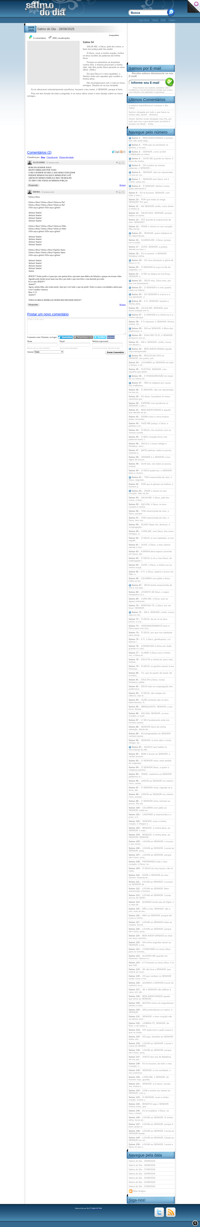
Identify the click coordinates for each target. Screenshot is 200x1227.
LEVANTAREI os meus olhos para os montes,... (149, 950)
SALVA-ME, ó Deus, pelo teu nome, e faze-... (149, 498)
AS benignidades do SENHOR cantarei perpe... (150, 734)
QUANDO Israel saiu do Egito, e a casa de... (151, 903)
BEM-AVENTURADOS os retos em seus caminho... (150, 936)
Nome (29, 341)
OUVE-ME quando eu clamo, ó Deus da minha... (151, 159)
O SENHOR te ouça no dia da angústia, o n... (149, 268)
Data (43, 157)
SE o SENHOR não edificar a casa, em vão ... (150, 990)
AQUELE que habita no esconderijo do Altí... (148, 748)
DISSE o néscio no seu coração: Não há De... (151, 227)
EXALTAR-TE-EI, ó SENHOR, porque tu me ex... (151, 336)
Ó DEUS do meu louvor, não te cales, (151, 869)
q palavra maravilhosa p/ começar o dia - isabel (149, 106)
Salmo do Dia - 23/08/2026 (142, 1186)
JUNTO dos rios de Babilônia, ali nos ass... (150, 1058)
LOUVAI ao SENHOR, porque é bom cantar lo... (151, 1125)
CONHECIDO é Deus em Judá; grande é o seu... (150, 647)
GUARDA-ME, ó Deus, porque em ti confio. (150, 241)
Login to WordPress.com (83, 337)
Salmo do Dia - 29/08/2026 (142, 1161)
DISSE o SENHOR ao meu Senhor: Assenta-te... (148, 876)
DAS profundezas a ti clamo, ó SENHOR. (150, 1010)
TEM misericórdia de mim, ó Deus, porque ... (149, 512)
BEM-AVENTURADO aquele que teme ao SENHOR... (149, 997)
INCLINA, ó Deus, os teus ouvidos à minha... (147, 505)
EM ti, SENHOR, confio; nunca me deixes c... (150, 343)
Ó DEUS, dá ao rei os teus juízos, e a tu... (148, 620)
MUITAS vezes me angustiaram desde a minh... (151, 1004)
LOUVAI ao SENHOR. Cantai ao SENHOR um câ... (151, 1138)
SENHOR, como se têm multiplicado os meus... (147, 153)
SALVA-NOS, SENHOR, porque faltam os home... (150, 214)
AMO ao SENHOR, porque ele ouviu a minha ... (150, 916)
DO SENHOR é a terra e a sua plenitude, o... (149, 295)
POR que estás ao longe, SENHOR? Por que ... (147, 200)
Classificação (52, 157)
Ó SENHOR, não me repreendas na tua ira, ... (151, 390)
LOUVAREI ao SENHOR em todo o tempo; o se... (151, 363)
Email (62, 341)
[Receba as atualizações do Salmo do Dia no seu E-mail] (171, 1216)
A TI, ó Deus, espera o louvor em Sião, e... (151, 572)
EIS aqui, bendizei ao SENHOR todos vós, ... (151, 1037)
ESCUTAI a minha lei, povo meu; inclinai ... (151, 660)
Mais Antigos (139, 1191)
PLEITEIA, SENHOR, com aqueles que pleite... (148, 370)
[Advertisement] (81, 20)
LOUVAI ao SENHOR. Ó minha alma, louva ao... (151, 1118)
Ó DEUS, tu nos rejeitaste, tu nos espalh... (151, 539)
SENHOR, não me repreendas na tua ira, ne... (151, 173)
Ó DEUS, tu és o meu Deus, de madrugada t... (150, 559)
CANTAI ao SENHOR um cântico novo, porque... (151, 795)
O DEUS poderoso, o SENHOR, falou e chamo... (150, 471)
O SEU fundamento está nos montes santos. (149, 721)
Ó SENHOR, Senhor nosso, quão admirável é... (149, 187)
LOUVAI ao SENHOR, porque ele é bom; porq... (150, 1051)
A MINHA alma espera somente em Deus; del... (150, 552)
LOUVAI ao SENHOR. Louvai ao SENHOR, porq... (151, 849)
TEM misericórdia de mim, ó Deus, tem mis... (149, 519)
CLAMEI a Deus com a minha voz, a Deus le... (149, 653)
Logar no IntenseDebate (65, 337)
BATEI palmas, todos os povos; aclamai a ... (150, 451)
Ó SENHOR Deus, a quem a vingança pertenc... (149, 768)
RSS (163, 20)
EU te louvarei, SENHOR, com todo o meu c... (149, 193)
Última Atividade (66, 157)
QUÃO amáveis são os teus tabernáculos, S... (148, 701)
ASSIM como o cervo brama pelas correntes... (149, 417)
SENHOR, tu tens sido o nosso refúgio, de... (150, 741)
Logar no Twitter (100, 337)
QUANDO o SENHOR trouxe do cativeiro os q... (151, 984)
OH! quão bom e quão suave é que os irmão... (151, 1031)
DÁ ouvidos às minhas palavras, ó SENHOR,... (147, 166)
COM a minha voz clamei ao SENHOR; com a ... (149, 1091)
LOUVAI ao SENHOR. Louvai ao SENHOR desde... (151, 1132)
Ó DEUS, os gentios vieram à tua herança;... (151, 667)
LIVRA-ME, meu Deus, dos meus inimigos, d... (151, 532)
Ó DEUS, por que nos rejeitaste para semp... (150, 633)
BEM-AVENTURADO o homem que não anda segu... (151, 139)
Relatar (123, 185)
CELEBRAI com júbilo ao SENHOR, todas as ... (148, 808)
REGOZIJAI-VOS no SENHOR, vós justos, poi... (146, 356)
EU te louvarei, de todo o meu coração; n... (150, 1064)
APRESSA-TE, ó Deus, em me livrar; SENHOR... (150, 606)
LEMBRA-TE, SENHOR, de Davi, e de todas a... (149, 1024)
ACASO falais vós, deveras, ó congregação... (149, 525)
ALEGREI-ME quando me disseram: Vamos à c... (148, 957)
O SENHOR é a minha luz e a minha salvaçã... (151, 316)
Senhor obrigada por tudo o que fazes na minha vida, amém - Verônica (149, 113)
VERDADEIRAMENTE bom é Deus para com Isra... (149, 627)
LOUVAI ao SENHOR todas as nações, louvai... (150, 923)
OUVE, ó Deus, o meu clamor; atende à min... (150, 545)
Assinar (30, 352)
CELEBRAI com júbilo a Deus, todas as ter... (150, 579)
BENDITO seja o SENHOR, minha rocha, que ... (149, 1105)
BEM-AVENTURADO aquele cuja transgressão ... (150, 350)
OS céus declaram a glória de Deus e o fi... (151, 261)
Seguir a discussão (123, 151)
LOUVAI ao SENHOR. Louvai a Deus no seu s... (151, 1145)
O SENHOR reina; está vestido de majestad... (150, 761)
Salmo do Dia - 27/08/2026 (142, 1169)
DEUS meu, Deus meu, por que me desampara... (150, 281)
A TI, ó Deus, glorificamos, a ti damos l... (149, 640)
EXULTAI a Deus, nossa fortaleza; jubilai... (147, 680)
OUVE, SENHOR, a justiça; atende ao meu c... (148, 248)
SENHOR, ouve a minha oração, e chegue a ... (147, 822)
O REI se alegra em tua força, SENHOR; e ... (150, 275)
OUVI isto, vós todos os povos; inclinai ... (150, 465)
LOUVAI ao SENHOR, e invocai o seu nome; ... (151, 842)
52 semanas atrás (52, 162)
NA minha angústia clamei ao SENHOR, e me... (150, 943)
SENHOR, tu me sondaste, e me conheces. (150, 1071)
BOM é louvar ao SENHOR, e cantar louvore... (149, 755)
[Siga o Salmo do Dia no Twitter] (159, 1216)
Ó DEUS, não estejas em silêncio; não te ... (147, 694)
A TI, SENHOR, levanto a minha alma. (149, 302)
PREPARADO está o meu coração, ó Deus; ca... (148, 862)
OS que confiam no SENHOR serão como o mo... (150, 977)
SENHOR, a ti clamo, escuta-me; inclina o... (150, 1085)
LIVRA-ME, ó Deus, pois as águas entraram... (148, 599)
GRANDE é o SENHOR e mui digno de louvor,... (149, 458)
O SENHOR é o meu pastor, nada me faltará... (150, 288)
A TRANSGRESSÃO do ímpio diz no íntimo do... (151, 377)
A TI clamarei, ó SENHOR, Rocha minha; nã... (151, 322)
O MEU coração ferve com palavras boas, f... (148, 438)
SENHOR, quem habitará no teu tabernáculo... (150, 234)
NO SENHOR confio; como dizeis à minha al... (151, 207)
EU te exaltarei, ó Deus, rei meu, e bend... (149, 1111)
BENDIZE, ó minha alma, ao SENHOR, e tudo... (149, 829)
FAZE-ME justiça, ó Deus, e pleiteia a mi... (148, 424)
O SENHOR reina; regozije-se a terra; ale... (150, 788)
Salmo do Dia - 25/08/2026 (142, 1178)
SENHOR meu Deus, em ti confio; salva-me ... (149, 180)
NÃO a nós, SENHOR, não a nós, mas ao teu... (149, 909)
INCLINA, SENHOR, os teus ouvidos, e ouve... (149, 714)
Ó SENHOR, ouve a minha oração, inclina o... (149, 1098)
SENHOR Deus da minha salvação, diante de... (147, 728)
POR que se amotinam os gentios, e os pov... (148, 146)
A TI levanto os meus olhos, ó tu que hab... (151, 963)
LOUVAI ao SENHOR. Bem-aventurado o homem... (149, 889)
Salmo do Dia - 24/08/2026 (142, 1182)
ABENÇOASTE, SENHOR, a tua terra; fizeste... (150, 707)
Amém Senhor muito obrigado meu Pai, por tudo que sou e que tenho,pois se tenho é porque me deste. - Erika (150, 121)
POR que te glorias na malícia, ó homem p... (151, 485)
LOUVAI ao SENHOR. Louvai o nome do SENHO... (151, 1044)
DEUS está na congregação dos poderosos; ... (151, 687)
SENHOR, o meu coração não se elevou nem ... (150, 1017)
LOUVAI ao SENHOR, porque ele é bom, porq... (150, 856)
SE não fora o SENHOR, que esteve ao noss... (150, 970)
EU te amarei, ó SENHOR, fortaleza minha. (148, 254)
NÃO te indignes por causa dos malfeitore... (150, 384)
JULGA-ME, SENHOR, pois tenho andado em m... (148, 309)
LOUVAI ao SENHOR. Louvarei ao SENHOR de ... (151, 883)
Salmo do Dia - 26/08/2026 (142, 1173)
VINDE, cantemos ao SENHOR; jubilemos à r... (150, 775)
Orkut (155, 20)
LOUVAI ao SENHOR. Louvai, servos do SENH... (150, 896)
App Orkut (144, 20)
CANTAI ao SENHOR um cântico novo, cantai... (151, 782)
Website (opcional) (100, 341)
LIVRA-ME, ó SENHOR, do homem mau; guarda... (149, 1078)
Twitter (172, 20)
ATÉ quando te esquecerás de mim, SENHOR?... (150, 220)
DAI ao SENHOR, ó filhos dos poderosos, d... (151, 329)
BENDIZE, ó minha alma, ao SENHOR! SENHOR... (149, 835)
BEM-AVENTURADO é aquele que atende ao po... (150, 411)
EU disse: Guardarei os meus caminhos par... (149, 397)
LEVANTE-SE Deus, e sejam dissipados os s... (149, 593)
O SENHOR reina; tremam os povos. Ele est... (149, 802)
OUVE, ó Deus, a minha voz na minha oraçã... (150, 566)
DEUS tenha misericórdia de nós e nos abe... (150, 586)
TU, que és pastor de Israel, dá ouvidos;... (150, 674)
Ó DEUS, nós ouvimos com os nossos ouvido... (150, 431)
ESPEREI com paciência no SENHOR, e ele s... (148, 404)
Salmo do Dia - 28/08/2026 (142, 1165)
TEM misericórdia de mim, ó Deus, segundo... (150, 478)
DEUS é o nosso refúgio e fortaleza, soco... (148, 444)
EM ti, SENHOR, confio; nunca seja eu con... (151, 613)
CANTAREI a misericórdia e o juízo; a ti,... (150, 815)
